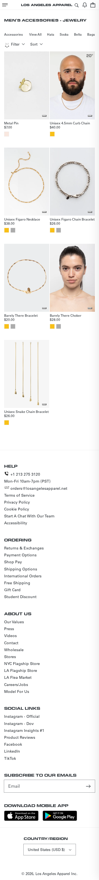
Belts (78, 34)
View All (35, 34)
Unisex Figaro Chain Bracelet (72, 219)
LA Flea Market (18, 677)
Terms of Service (19, 495)
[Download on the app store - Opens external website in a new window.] (21, 819)
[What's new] (85, 5)
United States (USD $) (46, 849)
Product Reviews (19, 737)
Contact (11, 642)
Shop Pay (13, 561)
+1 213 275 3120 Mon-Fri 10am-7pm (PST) (27, 478)
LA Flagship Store (20, 670)
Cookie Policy (16, 509)
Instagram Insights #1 (24, 730)
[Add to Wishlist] (44, 116)
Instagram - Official (22, 716)
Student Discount (20, 596)
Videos (10, 635)
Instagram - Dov (19, 723)
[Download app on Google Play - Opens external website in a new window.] (60, 819)
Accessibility (15, 522)
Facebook (13, 744)
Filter (15, 44)
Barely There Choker (65, 315)
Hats (50, 34)
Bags (91, 34)
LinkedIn (12, 751)
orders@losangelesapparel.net (38, 488)
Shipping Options (20, 569)
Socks (64, 34)
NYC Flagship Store (22, 663)
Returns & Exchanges (24, 548)
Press (9, 628)
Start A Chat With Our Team (29, 516)
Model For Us (16, 691)
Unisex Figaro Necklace (22, 219)
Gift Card (12, 589)
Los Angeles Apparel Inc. (56, 873)
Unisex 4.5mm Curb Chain (70, 123)
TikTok (10, 758)
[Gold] (52, 134)
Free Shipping (17, 582)
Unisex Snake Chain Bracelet (26, 411)
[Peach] (6, 134)
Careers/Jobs (16, 684)
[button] (5, 5)
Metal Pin (11, 123)
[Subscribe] (89, 786)
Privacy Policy (17, 502)
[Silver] (12, 230)
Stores (10, 656)
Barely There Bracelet (21, 315)
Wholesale (14, 649)
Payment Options (20, 554)
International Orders (23, 575)
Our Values (14, 621)
